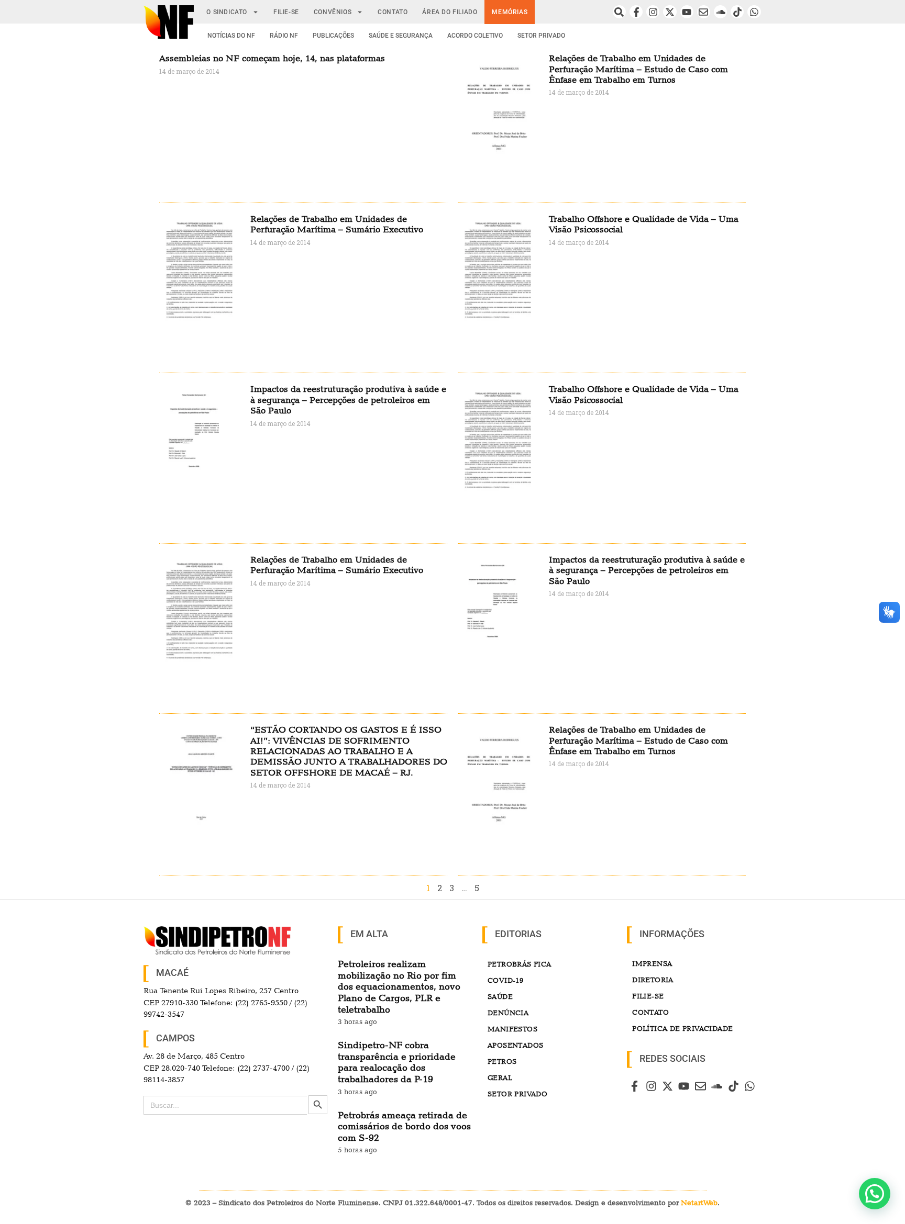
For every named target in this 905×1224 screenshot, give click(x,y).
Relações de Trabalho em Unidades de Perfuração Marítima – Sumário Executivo (336, 224)
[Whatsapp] (753, 11)
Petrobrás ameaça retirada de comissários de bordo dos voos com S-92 (404, 1126)
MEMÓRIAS (509, 12)
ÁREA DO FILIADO (449, 12)
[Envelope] (703, 11)
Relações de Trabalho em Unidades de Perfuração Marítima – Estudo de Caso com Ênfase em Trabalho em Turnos (638, 69)
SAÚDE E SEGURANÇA (401, 35)
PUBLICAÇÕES (333, 35)
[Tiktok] (737, 11)
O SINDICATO (226, 12)
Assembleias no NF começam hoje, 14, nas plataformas (272, 58)
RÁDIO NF (284, 35)
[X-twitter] (669, 11)
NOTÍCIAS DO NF (231, 35)
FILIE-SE (286, 12)
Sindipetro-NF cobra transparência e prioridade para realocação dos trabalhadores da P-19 (397, 1061)
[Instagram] (652, 11)
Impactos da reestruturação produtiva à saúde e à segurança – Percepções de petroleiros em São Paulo (348, 400)
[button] (874, 1193)
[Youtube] (686, 11)
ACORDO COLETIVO (475, 35)
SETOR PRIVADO (541, 35)
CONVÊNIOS (332, 12)
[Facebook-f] (636, 11)
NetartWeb (699, 1202)
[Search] (619, 11)
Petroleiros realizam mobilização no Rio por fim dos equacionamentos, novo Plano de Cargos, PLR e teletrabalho (399, 986)
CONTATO (392, 12)
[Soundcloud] (720, 11)
